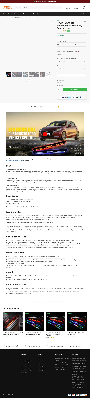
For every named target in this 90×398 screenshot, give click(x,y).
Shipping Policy (41, 368)
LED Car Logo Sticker (26, 361)
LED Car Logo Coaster (26, 365)
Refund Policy (41, 365)
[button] (51, 22)
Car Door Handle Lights (26, 370)
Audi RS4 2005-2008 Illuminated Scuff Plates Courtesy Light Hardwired (13, 333)
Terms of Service (42, 366)
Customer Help (76, 8)
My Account (67, 8)
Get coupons (41, 357)
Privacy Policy (41, 363)
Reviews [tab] (55, 106)
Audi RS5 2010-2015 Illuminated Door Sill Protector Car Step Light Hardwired (55, 334)
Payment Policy (41, 370)
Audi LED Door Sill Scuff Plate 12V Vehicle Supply (75, 333)
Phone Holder (24, 372)
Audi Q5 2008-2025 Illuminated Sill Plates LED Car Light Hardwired (33, 333)
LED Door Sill (10, 17)
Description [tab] (34, 106)
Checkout (84, 8)
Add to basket (75, 89)
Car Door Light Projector (26, 368)
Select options (13, 340)
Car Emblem (24, 366)
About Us (40, 359)
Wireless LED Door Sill (58, 301)
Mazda (50, 301)
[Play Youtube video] (45, 134)
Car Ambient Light (25, 363)
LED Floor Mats (24, 359)
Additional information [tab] (45, 106)
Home (5, 17)
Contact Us (40, 361)
